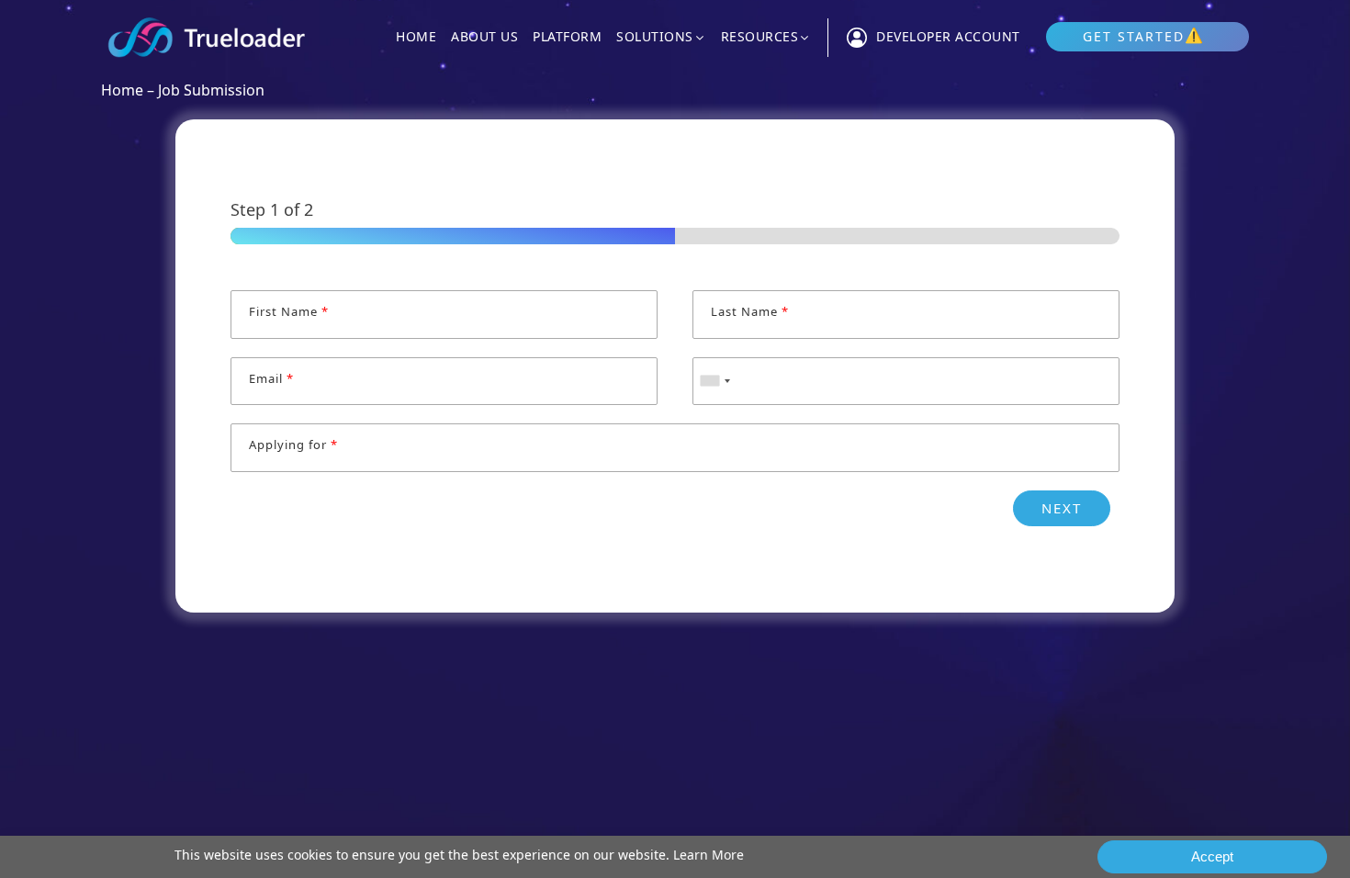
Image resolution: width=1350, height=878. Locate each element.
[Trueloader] (206, 36)
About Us (484, 36)
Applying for (293, 445)
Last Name (749, 312)
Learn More (708, 854)
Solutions (654, 37)
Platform (567, 36)
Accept (1212, 856)
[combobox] (714, 381)
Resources (760, 37)
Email (271, 379)
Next (1061, 508)
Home (416, 36)
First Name (288, 312)
